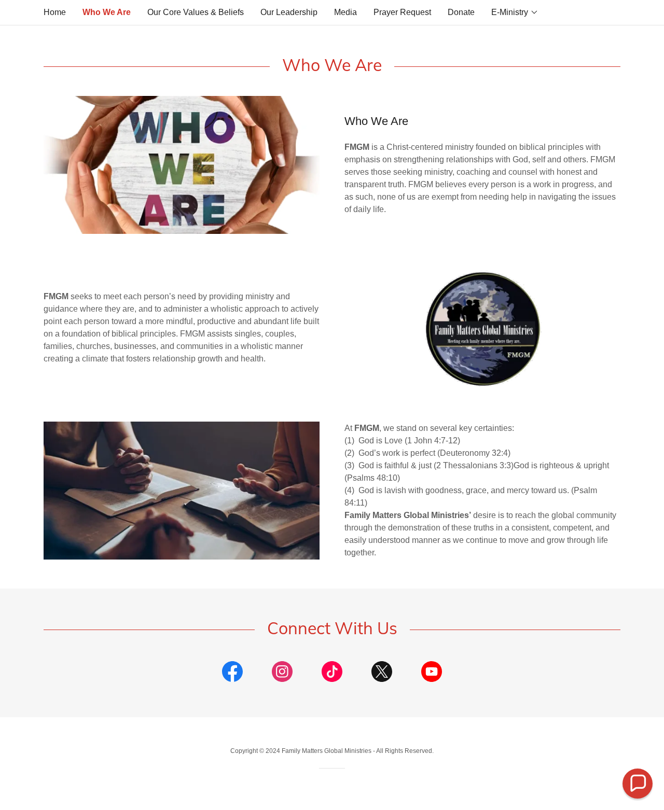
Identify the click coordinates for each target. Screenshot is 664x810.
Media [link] (345, 12)
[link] (232, 673)
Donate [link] (461, 12)
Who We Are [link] (106, 12)
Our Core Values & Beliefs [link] (195, 12)
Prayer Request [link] (402, 12)
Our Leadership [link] (288, 12)
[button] (514, 12)
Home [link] (55, 12)
